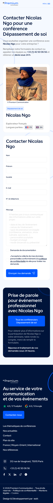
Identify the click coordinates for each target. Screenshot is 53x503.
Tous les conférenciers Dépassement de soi (27, 321)
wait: (36, 498)
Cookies (14, 493)
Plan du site (9, 440)
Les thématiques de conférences (19, 426)
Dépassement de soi (15, 108)
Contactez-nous (13, 414)
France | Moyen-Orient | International (21, 445)
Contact (7, 435)
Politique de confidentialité (24, 490)
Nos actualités (10, 430)
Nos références (10, 449)
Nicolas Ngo (18, 115)
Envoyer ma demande (20, 273)
